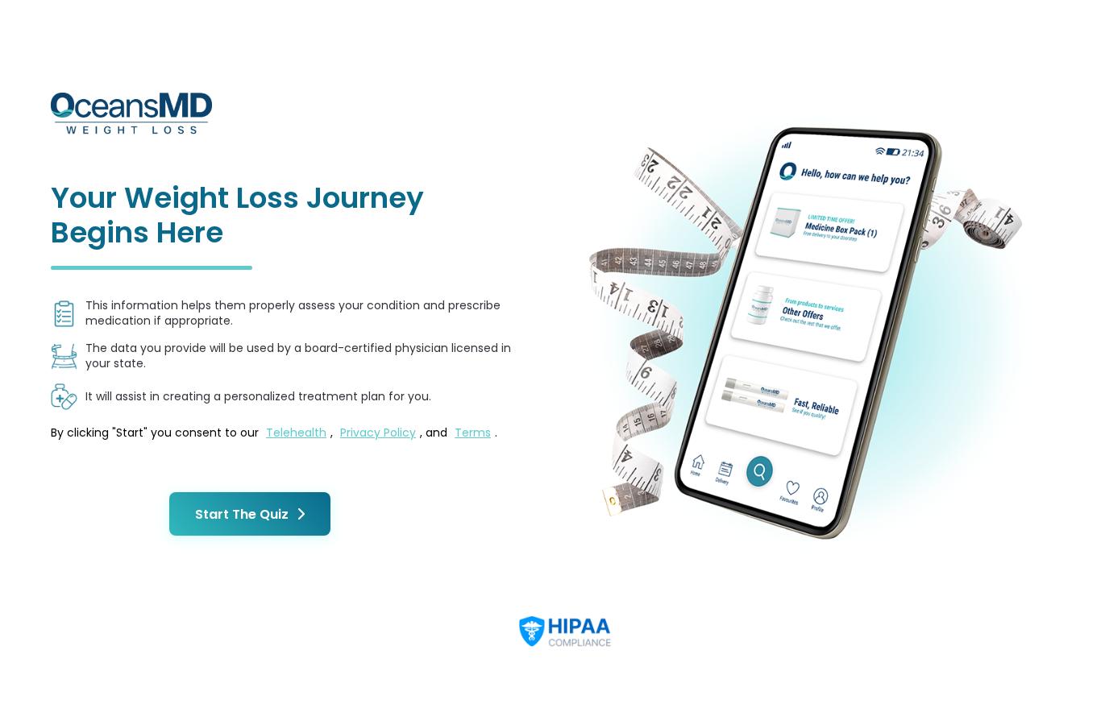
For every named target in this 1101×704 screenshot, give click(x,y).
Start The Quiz (242, 514)
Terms (473, 432)
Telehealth (296, 432)
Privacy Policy (378, 432)
